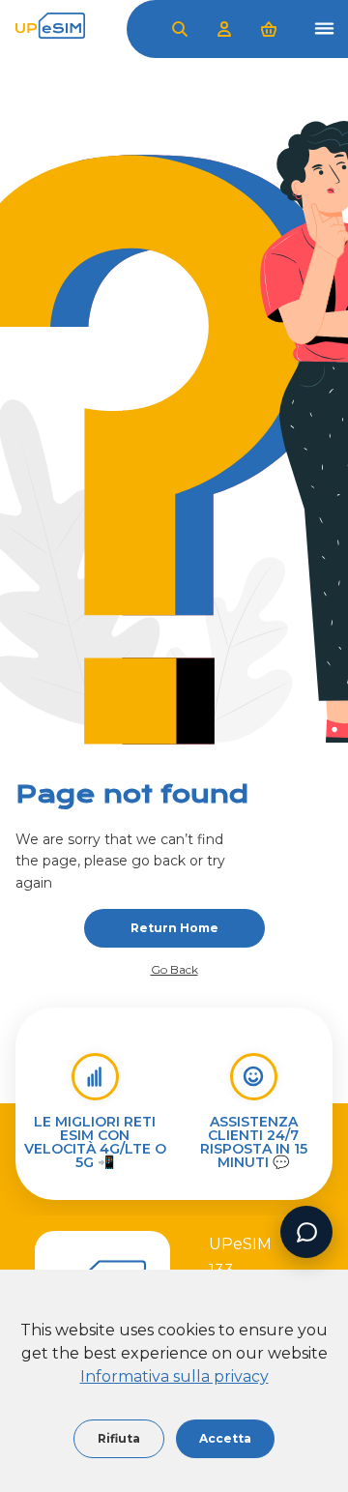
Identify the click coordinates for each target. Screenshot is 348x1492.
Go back (174, 970)
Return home (174, 928)
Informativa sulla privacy (174, 1376)
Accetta (225, 1438)
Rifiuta (119, 1438)
